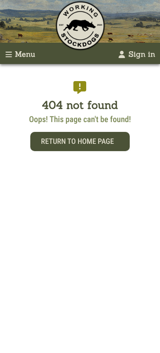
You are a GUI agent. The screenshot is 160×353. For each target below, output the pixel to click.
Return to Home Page (77, 141)
